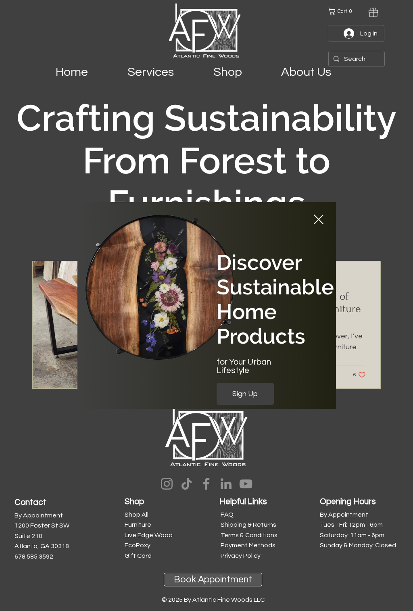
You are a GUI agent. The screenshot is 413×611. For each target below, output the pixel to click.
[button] (318, 219)
